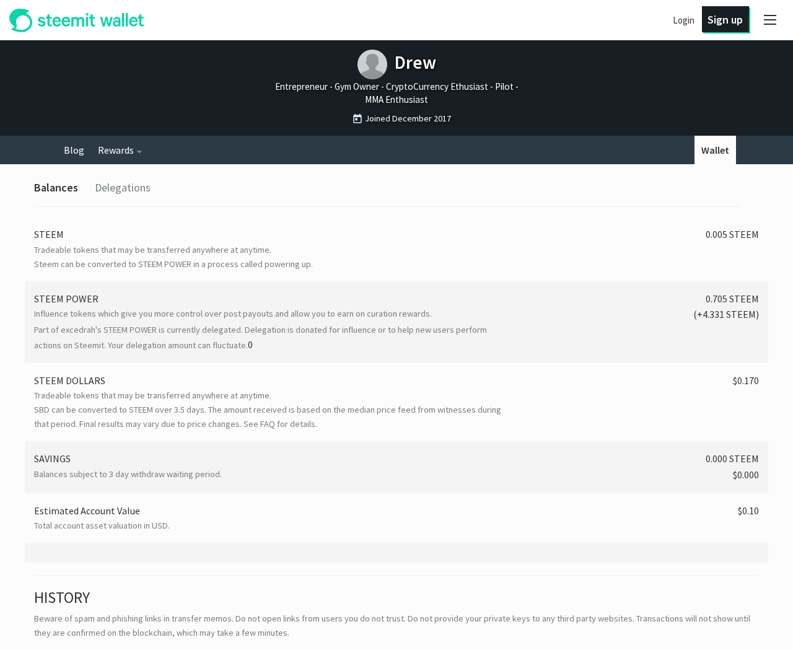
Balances (56, 187)
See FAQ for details (279, 423)
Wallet (715, 150)
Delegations (123, 187)
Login (683, 20)
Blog (74, 150)
